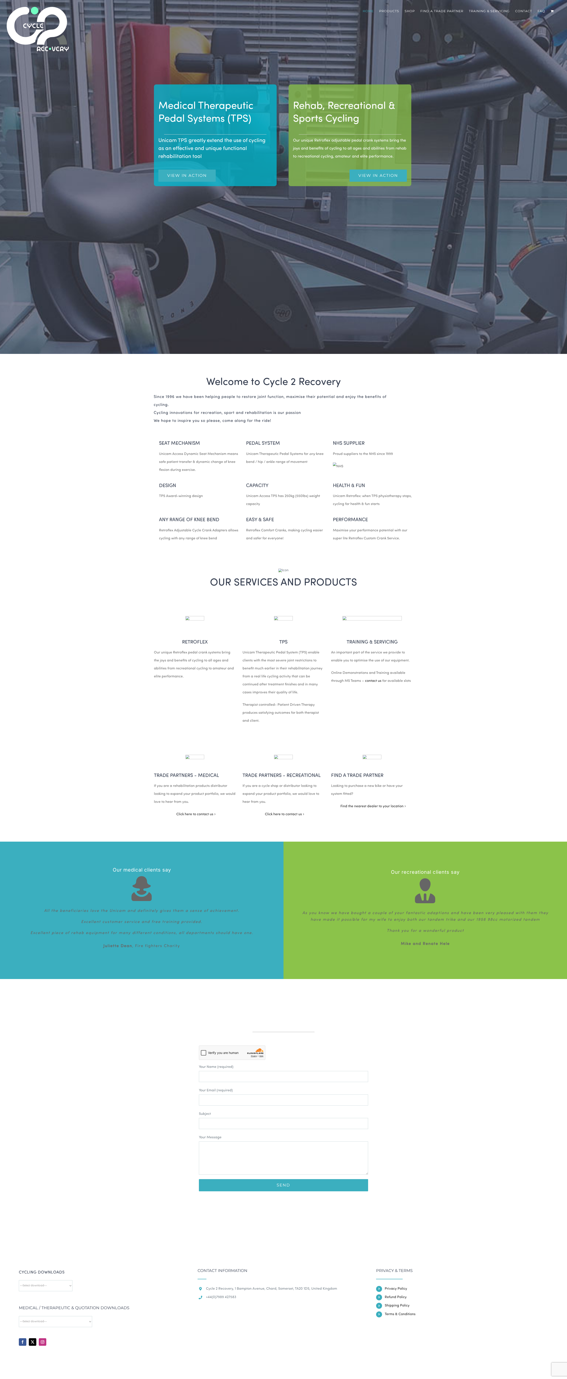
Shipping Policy (397, 1305)
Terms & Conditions (400, 1314)
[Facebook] (22, 1342)
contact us (373, 681)
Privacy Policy (396, 1289)
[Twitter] (32, 1342)
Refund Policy (396, 1297)
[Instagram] (42, 1342)
